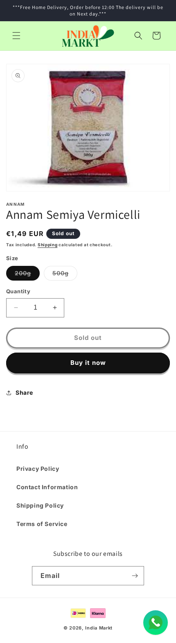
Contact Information (47, 486)
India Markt (99, 628)
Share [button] (24, 392)
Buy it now (88, 362)
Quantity (18, 291)
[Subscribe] (135, 575)
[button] (16, 36)
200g (27, 275)
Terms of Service (42, 523)
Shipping (48, 244)
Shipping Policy (40, 505)
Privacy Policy (37, 468)
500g (64, 275)
